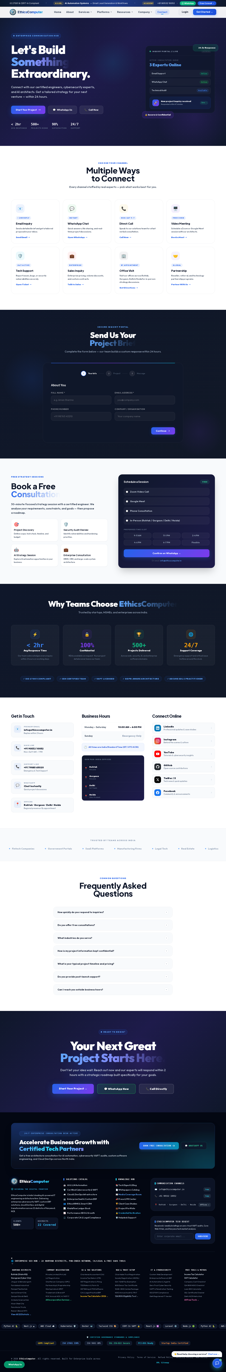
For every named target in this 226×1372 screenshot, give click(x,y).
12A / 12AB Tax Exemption (125, 1282)
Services (84, 12)
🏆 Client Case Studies (126, 1203)
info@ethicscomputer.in (170, 561)
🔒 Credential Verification (128, 1213)
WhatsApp (189, 3)
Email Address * (124, 393)
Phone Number (60, 409)
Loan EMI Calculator (192, 1289)
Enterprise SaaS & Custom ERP (80, 1199)
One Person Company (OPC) (58, 1282)
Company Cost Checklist (194, 1282)
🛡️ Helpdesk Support (126, 1217)
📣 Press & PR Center (126, 1199)
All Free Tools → (191, 1300)
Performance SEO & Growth (79, 1213)
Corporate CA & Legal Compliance (82, 1217)
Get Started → (204, 12)
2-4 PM (195, 535)
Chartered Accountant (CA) (92, 1274)
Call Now (91, 109)
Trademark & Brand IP (55, 1292)
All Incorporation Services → (59, 1300)
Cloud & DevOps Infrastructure (80, 1194)
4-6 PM (137, 542)
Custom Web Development (161, 1274)
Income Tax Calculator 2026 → (94, 1296)
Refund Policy (165, 1357)
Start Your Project (26, 109)
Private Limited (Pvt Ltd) (56, 1274)
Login (185, 12)
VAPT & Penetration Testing (161, 1289)
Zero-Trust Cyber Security (160, 1285)
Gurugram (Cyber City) (21, 1278)
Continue (161, 430)
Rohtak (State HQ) (19, 1274)
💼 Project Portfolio (125, 1208)
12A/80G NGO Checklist (194, 1285)
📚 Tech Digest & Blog (126, 1185)
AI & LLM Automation (75, 1185)
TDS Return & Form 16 (89, 1285)
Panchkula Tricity (18, 1307)
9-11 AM (137, 535)
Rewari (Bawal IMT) (19, 1311)
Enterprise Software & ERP (161, 1278)
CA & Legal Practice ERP (90, 1292)
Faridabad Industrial (20, 1285)
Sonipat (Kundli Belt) (19, 1296)
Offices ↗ (204, 1205)
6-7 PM (166, 542)
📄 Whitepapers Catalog (127, 1190)
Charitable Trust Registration (127, 1274)
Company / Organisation (130, 409)
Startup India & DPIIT (54, 1289)
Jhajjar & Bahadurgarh (21, 1282)
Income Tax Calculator (194, 1274)
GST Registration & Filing (91, 1282)
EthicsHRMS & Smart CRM (77, 1203)
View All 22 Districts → (21, 1314)
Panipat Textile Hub (19, 1289)
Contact (162, 12)
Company (144, 12)
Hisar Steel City (17, 1303)
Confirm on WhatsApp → (167, 553)
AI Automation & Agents (160, 1282)
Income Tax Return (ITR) (90, 1278)
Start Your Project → (73, 1088)
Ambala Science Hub (20, 1300)
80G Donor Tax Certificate (126, 1285)
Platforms (103, 12)
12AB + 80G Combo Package (126, 1289)
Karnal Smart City (18, 1292)
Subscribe (203, 1236)
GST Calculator (191, 1278)
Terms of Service (146, 1357)
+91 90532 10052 (166, 3)
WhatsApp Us (62, 109)
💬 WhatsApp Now (116, 1088)
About (70, 12)
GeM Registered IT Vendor (161, 1296)
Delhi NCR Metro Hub (193, 1296)
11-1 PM (166, 535)
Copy (207, 1189)
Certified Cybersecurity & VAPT (80, 1190)
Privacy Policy (126, 1357)
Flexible (196, 542)
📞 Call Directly (156, 1088)
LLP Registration (53, 1278)
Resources (124, 12)
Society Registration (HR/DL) (127, 1278)
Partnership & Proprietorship (58, 1285)
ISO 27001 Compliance (159, 1292)
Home (57, 12)
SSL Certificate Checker (194, 1292)
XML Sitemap (162, 1363)
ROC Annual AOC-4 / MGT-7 (57, 1296)
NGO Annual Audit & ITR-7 (126, 1292)
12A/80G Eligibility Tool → (126, 1296)
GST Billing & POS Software (91, 1289)
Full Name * (58, 393)
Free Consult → (207, 3)
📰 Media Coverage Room (128, 1194)
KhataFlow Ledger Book (76, 1208)
